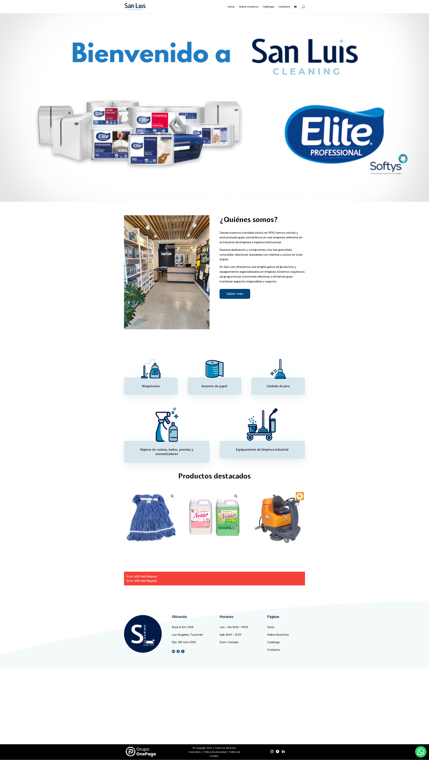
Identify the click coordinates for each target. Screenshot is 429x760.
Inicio (231, 7)
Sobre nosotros (248, 7)
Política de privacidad (214, 751)
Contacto (284, 7)
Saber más (235, 294)
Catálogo (268, 7)
